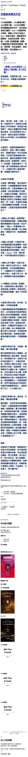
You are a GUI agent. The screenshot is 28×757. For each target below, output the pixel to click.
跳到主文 (3, 18)
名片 (5, 60)
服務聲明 (17, 733)
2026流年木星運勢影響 (16, 493)
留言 (20, 486)
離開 (9, 754)
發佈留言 (3, 508)
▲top (2, 496)
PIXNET (7, 732)
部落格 (5, 58)
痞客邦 (17, 486)
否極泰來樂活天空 (11, 14)
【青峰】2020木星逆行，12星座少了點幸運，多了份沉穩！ (15, 69)
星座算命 (12, 491)
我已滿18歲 (3, 754)
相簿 (5, 56)
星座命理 (13, 53)
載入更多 (3, 499)
